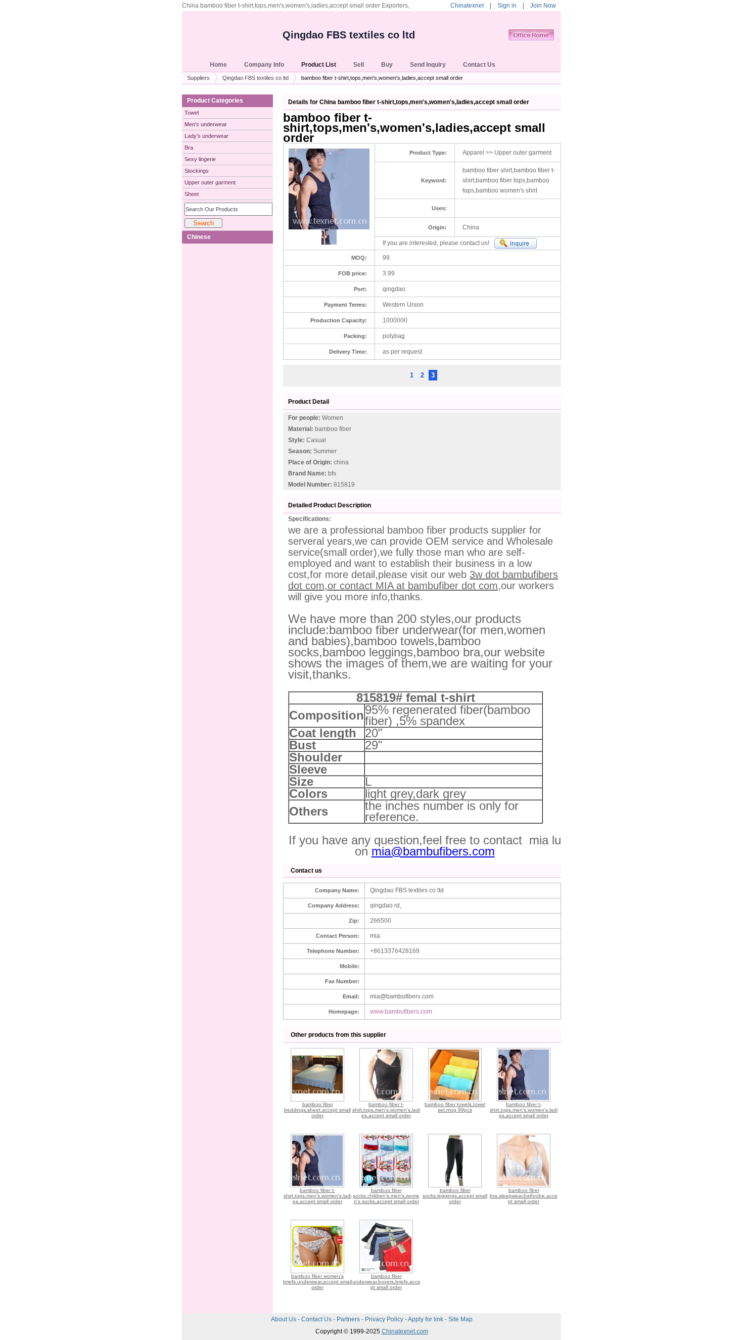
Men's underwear (205, 124)
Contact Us (317, 1319)
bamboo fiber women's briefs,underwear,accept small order (317, 1281)
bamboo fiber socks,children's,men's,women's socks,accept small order (386, 1195)
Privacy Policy (385, 1319)
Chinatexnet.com (405, 1331)
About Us (284, 1319)
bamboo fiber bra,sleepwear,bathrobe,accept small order (524, 1195)
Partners (349, 1319)
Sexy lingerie (200, 159)
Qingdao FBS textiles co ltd (349, 34)
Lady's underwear (206, 136)
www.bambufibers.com (401, 1011)
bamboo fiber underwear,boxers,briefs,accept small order (386, 1281)
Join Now (543, 5)
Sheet (191, 194)
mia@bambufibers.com (433, 851)
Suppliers (198, 78)
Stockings (196, 171)
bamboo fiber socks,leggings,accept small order (455, 1195)
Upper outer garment (210, 182)
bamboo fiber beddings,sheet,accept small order (317, 1110)
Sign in (507, 5)
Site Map (460, 1319)
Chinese (199, 237)
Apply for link (426, 1319)
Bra (188, 148)
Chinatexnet (467, 5)
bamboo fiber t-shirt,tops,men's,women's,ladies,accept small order (386, 1110)
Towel (191, 113)
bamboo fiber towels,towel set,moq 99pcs (455, 1107)
